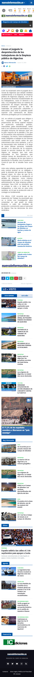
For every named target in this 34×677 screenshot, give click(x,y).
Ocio (15, 34)
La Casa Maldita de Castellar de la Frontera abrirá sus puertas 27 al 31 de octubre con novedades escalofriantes (24, 589)
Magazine (21, 34)
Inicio (3, 46)
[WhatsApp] (9, 66)
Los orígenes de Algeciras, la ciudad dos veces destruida (24, 374)
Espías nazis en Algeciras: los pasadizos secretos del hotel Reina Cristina (24, 360)
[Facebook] (4, 66)
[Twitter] (7, 66)
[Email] (20, 278)
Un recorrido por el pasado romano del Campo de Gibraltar (24, 449)
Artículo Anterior (7, 283)
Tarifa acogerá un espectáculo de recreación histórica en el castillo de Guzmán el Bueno (24, 607)
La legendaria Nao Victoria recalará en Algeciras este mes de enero (24, 573)
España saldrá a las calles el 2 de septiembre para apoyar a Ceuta (24, 305)
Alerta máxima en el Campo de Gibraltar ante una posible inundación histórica (24, 243)
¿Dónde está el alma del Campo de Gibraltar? (24, 256)
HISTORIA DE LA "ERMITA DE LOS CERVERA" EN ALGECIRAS (22, 332)
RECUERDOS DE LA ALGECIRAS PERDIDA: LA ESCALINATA (24, 345)
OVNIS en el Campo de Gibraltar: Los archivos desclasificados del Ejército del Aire (24, 489)
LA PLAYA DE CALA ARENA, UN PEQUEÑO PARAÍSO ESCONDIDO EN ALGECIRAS (24, 319)
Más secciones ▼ (7, 34)
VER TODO (30, 215)
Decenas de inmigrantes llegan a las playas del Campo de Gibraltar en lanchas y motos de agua (24, 227)
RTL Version (17, 674)
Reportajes (5, 38)
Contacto (5, 671)
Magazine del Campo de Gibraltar (15, 22)
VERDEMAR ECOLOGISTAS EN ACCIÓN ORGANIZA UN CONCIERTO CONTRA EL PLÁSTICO (24, 389)
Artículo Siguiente (26, 283)
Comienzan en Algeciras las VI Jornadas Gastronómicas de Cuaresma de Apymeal (23, 624)
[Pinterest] (16, 278)
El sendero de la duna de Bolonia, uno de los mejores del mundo (24, 504)
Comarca (8, 46)
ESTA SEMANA (9, 296)
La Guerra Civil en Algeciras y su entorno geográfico (23, 462)
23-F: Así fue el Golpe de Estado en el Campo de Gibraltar (24, 517)
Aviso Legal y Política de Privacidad (21, 671)
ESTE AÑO (25, 296)
